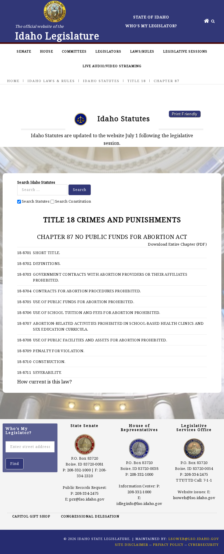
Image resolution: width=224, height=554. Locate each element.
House (46, 51)
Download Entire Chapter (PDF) (177, 244)
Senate (24, 51)
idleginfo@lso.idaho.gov (139, 503)
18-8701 (24, 252)
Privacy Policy (168, 544)
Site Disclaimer (131, 544)
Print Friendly (184, 114)
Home (13, 81)
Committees (74, 51)
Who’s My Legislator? (151, 25)
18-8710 (24, 361)
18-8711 (24, 372)
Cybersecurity (203, 544)
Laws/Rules (142, 51)
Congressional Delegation (90, 516)
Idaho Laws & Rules (51, 81)
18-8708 (24, 340)
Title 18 (136, 81)
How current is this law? (44, 381)
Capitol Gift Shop (31, 516)
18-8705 (24, 301)
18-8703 (24, 274)
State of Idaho (151, 17)
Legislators (108, 51)
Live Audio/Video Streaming (112, 66)
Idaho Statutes (101, 81)
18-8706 (24, 312)
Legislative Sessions (185, 51)
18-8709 (24, 350)
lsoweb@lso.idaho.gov (194, 497)
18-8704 (24, 291)
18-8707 (24, 323)
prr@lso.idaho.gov (86, 499)
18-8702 (24, 263)
